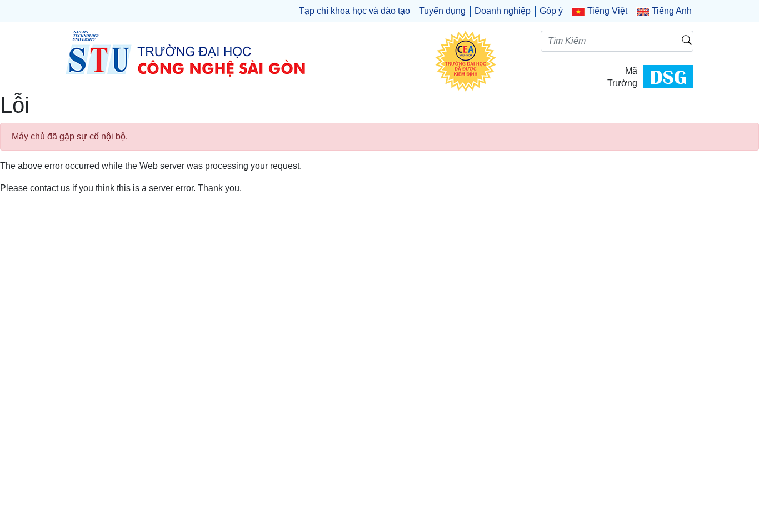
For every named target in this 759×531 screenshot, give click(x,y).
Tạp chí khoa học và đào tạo (354, 11)
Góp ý (551, 11)
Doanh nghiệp (503, 11)
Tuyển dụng (442, 11)
